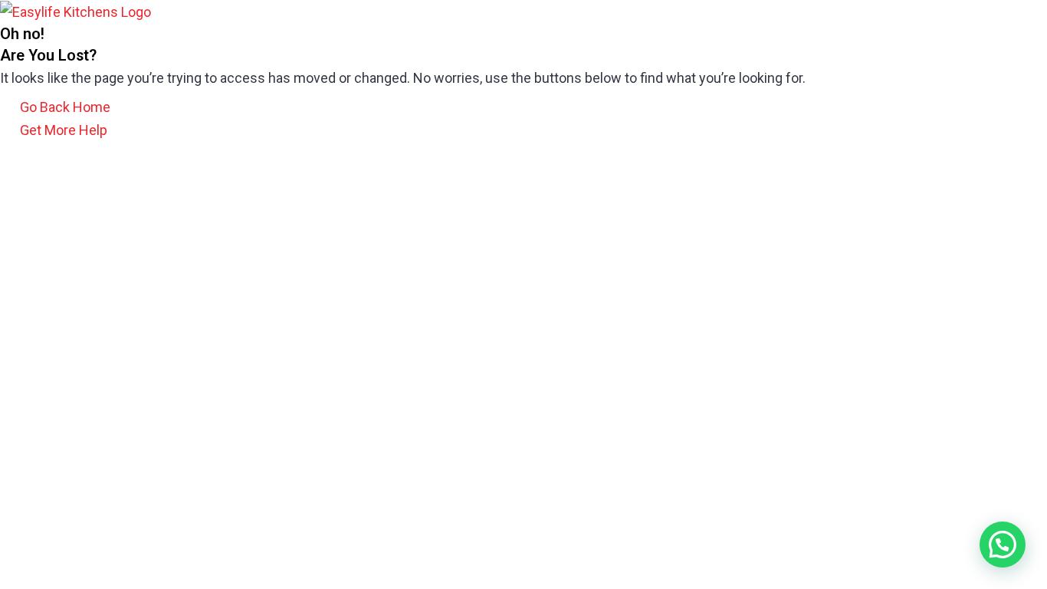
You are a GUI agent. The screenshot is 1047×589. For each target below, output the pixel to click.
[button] (1003, 545)
